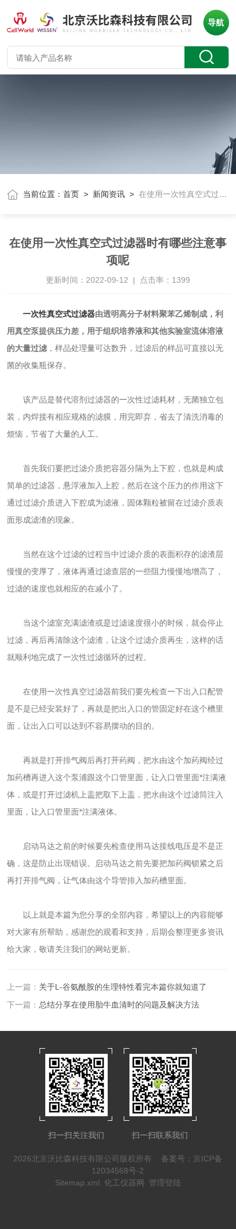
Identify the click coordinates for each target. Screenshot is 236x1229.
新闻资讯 (109, 194)
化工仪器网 (124, 1182)
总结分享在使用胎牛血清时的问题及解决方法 (119, 1004)
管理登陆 (165, 1182)
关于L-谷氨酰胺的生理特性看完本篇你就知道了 (123, 986)
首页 (71, 194)
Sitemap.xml (77, 1182)
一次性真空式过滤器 (59, 313)
